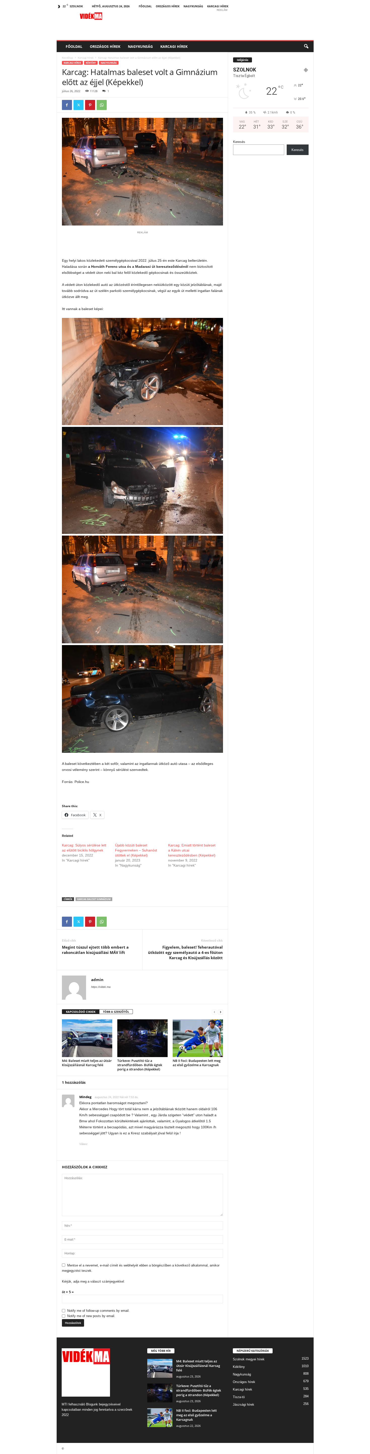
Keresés (239, 142)
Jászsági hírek (243, 1404)
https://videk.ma (100, 986)
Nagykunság (193, 6)
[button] (306, 46)
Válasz (83, 1143)
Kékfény (91, 62)
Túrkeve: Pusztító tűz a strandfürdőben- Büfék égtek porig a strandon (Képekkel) (139, 1064)
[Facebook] (67, 105)
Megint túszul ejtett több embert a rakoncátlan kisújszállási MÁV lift (95, 950)
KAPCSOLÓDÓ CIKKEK (80, 1012)
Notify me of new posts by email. (91, 1316)
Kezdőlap (67, 57)
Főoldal (145, 6)
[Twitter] (78, 105)
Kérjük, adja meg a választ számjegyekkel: (93, 1281)
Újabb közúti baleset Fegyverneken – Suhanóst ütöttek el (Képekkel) (136, 850)
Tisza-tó (239, 1397)
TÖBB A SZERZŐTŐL (116, 1012)
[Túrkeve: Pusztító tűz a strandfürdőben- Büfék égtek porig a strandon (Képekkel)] (142, 1038)
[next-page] (220, 1012)
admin (97, 979)
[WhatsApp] (102, 105)
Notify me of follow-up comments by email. (98, 1311)
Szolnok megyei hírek (249, 1359)
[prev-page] (214, 1012)
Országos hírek (167, 6)
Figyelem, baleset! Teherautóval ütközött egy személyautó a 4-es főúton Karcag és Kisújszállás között (185, 952)
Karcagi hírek (217, 6)
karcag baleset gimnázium (93, 899)
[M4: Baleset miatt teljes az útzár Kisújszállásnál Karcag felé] (87, 1038)
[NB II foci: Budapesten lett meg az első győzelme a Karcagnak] (198, 1038)
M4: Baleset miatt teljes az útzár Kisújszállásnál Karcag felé (87, 1062)
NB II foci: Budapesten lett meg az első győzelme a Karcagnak (196, 1062)
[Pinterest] (90, 105)
